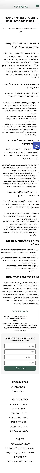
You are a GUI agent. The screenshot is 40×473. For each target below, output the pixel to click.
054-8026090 (17, 444)
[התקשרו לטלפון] (35, 461)
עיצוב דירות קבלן (18, 413)
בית (36, 28)
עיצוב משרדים (18, 408)
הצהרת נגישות (18, 391)
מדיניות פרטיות (18, 387)
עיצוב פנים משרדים (18, 426)
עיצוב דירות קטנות (18, 404)
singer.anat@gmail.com (17, 452)
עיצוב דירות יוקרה (18, 422)
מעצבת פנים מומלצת (18, 417)
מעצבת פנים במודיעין (18, 431)
